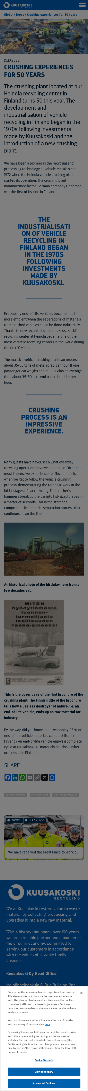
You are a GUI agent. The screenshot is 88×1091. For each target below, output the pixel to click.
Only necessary (44, 1071)
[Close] (81, 992)
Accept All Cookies (44, 1083)
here (47, 1024)
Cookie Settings (44, 1060)
